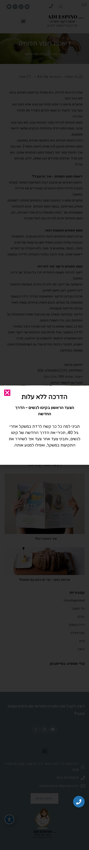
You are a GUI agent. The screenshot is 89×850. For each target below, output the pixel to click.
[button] (79, 802)
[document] (44, 425)
